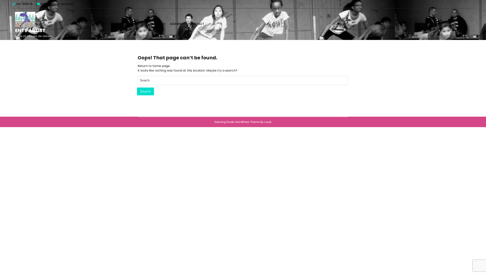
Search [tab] (145, 91)
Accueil (100, 24)
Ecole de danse (121, 24)
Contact (197, 24)
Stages (143, 24)
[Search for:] (243, 80)
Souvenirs (177, 24)
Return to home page (154, 66)
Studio (160, 24)
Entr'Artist (30, 30)
